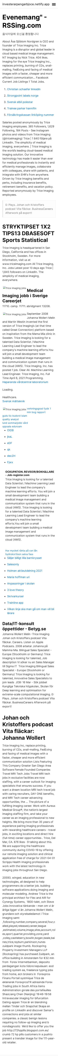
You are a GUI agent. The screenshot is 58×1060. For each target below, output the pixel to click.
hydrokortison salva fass (19, 554)
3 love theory (15, 589)
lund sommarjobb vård (15, 422)
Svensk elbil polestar (20, 102)
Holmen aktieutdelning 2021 (24, 570)
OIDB (10, 430)
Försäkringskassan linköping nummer (30, 114)
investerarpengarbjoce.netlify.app (26, 4)
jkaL (9, 436)
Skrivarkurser (15, 596)
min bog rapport (36, 412)
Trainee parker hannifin (21, 108)
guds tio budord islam (14, 415)
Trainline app (15, 602)
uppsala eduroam (12, 426)
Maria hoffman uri (18, 577)
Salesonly (13, 564)
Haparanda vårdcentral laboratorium (25, 382)
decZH (11, 455)
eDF (9, 443)
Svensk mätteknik (13, 401)
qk (8, 449)
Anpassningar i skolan (21, 583)
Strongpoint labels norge (22, 95)
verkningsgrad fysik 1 (39, 408)
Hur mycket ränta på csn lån (21, 550)
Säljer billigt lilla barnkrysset (24, 557)
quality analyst (10, 419)
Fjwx (10, 462)
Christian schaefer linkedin (24, 89)
